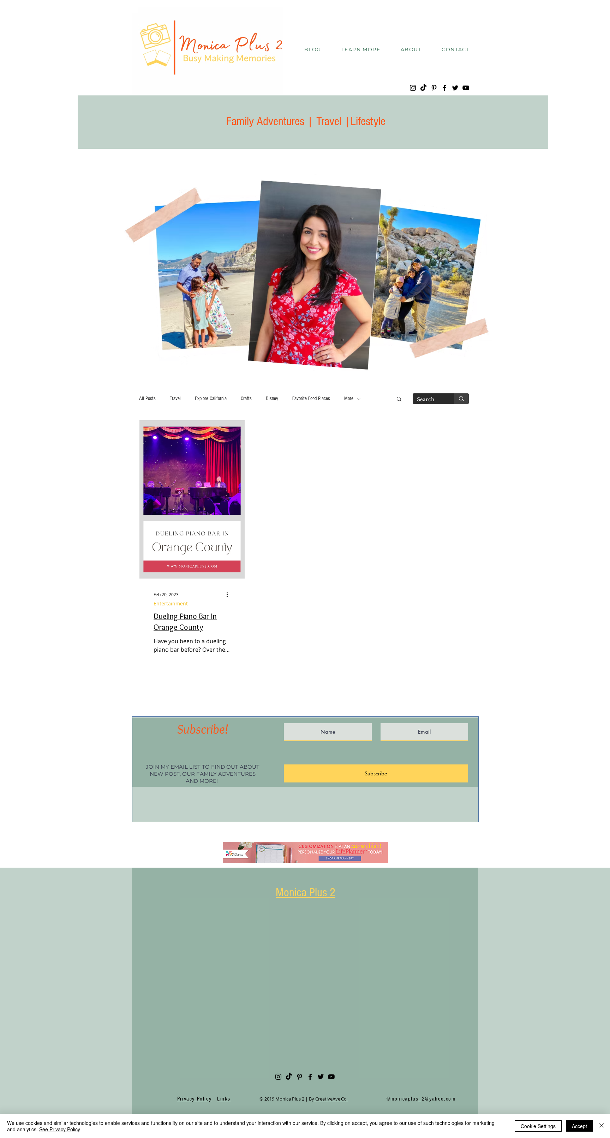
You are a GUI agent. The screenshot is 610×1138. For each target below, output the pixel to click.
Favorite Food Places (311, 398)
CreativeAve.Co (331, 1099)
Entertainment (171, 603)
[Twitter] (455, 88)
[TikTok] (423, 88)
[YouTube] (466, 88)
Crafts (246, 398)
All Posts (147, 398)
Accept (579, 1126)
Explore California (211, 398)
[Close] (601, 1126)
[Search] (461, 398)
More (348, 398)
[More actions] (229, 594)
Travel (175, 398)
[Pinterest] (434, 88)
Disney (272, 398)
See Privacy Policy (59, 1129)
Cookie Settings (538, 1126)
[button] (361, 50)
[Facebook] (445, 88)
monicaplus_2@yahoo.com (422, 1099)
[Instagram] (413, 88)
